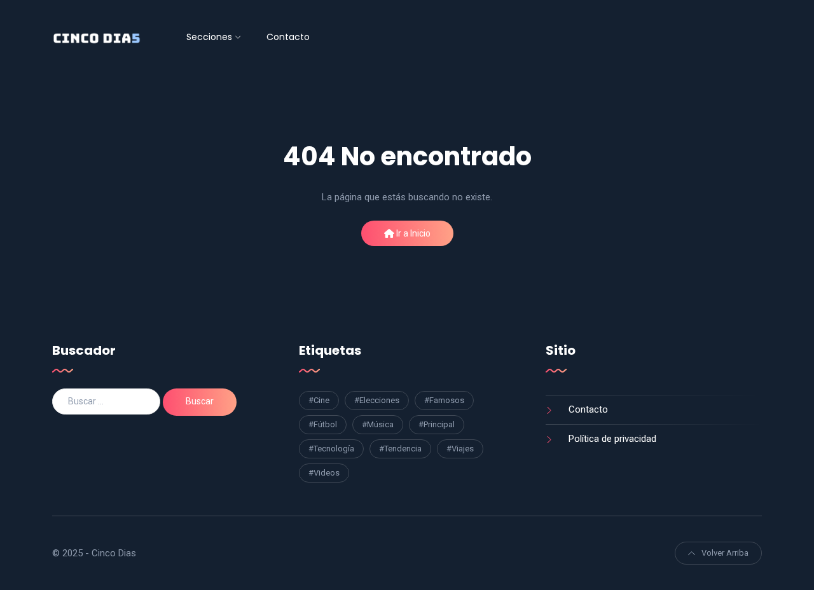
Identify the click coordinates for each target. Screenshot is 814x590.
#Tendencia (400, 448)
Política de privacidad (612, 438)
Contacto (288, 37)
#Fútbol (322, 424)
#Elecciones (376, 400)
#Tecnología (331, 448)
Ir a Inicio (412, 233)
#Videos (324, 472)
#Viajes (460, 448)
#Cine (318, 400)
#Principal (436, 424)
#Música (378, 424)
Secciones (209, 37)
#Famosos (444, 400)
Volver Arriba (724, 553)
